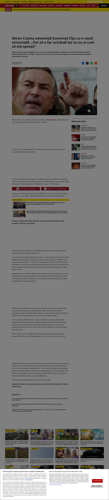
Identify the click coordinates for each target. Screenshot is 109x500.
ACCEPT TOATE (97, 481)
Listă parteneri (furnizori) (55, 484)
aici (13, 490)
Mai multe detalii (29, 479)
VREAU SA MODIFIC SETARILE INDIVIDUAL (97, 486)
